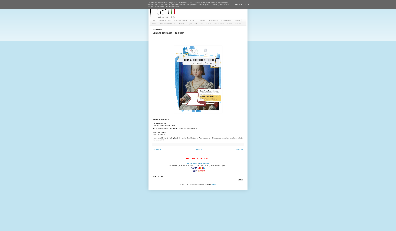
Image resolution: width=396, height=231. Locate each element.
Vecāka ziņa (239, 149)
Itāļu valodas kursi (165, 20)
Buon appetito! (226, 20)
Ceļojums (154, 24)
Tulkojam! (237, 20)
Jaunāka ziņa (157, 149)
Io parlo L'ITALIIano (180, 20)
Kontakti (238, 24)
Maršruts (181, 24)
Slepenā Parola (219, 24)
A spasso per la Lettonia (195, 24)
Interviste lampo (213, 20)
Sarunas (192, 20)
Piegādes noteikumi (192, 163)
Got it (247, 4)
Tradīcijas (201, 20)
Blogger (213, 184)
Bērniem (229, 24)
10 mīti (208, 24)
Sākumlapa (198, 149)
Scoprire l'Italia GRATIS (168, 24)
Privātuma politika (204, 163)
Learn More (238, 4)
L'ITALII (153, 20)
